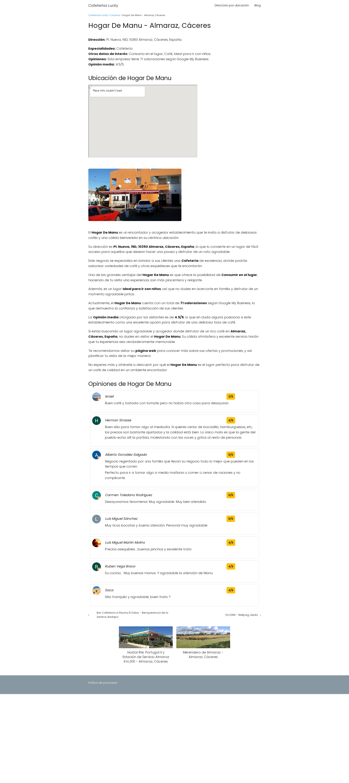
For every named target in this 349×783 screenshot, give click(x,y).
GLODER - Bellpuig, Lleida (241, 615)
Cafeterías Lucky (103, 5)
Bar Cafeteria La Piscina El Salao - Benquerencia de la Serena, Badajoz (132, 615)
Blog (257, 5)
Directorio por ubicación (232, 5)
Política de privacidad (102, 683)
